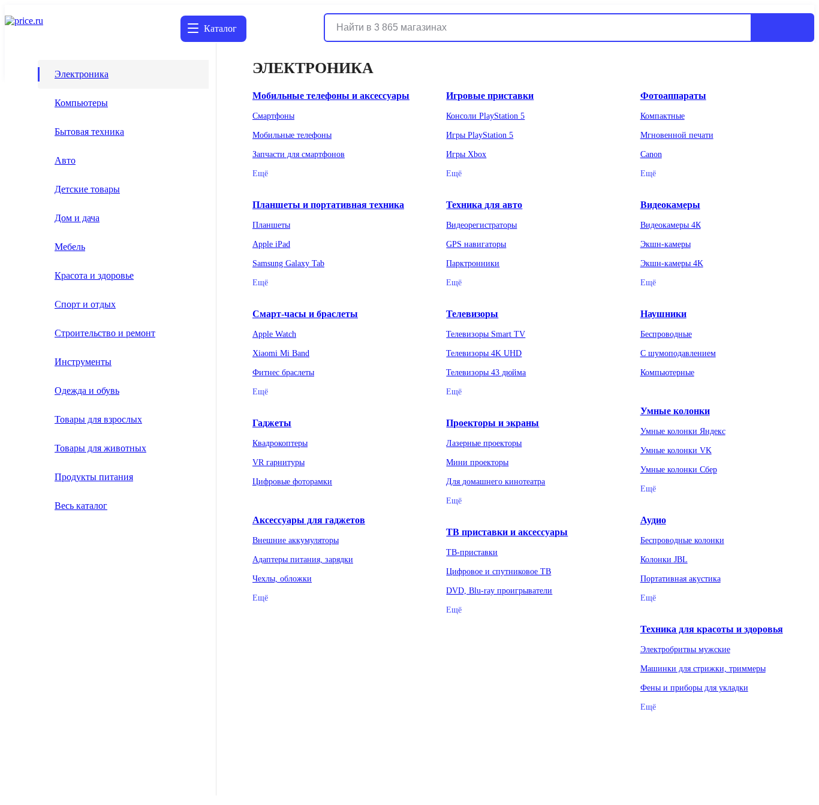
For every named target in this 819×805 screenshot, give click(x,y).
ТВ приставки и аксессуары (507, 532)
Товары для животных (100, 448)
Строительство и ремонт (105, 333)
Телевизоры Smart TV (485, 334)
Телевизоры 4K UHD (484, 353)
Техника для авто (484, 205)
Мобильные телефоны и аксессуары (331, 96)
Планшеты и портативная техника (328, 205)
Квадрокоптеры (280, 443)
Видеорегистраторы (481, 225)
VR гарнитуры (278, 462)
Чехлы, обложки (282, 578)
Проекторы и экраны (492, 423)
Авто (65, 160)
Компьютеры (81, 103)
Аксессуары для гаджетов (308, 520)
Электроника (82, 74)
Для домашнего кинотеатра (495, 481)
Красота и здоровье (94, 275)
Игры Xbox (466, 154)
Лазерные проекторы (484, 443)
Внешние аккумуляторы (295, 540)
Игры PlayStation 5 (479, 135)
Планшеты (271, 225)
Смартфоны (273, 115)
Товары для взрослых (98, 419)
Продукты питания (94, 477)
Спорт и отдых (85, 304)
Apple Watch (274, 334)
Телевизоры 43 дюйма (486, 372)
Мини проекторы (477, 462)
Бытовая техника (89, 131)
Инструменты (83, 362)
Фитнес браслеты (283, 372)
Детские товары (87, 189)
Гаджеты (271, 423)
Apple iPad (271, 244)
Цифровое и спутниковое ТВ (498, 571)
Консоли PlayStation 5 (485, 115)
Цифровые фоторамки (292, 481)
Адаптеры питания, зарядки (302, 559)
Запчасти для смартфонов (298, 154)
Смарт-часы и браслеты (305, 314)
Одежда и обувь (87, 390)
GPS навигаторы (476, 244)
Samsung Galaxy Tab (288, 263)
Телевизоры (472, 314)
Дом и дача (77, 218)
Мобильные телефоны (292, 135)
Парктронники (472, 263)
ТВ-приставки (472, 552)
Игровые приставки (490, 96)
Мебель (70, 247)
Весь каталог (81, 506)
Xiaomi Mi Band (280, 353)
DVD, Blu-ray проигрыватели (499, 590)
